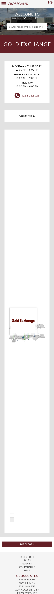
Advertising (27, 582)
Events (27, 563)
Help (27, 570)
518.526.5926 (30, 95)
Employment (27, 586)
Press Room (27, 579)
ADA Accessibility (27, 589)
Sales (27, 560)
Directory (27, 544)
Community (27, 567)
